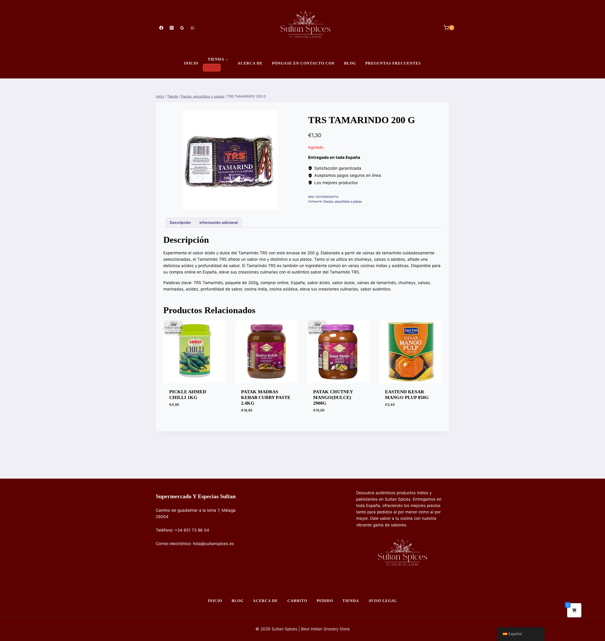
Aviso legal (382, 601)
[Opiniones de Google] (182, 28)
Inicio (191, 63)
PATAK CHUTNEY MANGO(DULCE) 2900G (333, 397)
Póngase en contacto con (303, 63)
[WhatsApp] (193, 28)
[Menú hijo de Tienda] (211, 67)
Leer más (393, 418)
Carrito (297, 601)
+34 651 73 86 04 (192, 530)
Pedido (325, 601)
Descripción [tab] (180, 222)
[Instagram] (172, 28)
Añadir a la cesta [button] (186, 418)
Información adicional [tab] (218, 222)
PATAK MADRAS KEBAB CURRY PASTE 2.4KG (265, 397)
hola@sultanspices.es (213, 543)
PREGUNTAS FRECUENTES (393, 63)
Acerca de (250, 63)
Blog (350, 63)
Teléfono (164, 530)
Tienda (350, 601)
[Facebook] (161, 28)
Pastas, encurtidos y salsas (343, 201)
